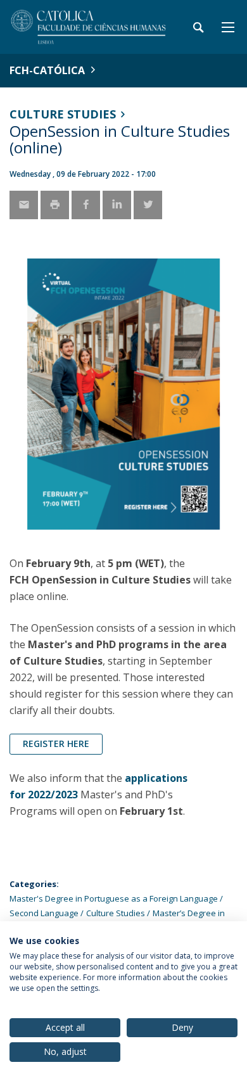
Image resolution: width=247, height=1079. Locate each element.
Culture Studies (63, 114)
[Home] (89, 27)
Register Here (56, 743)
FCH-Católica (47, 70)
